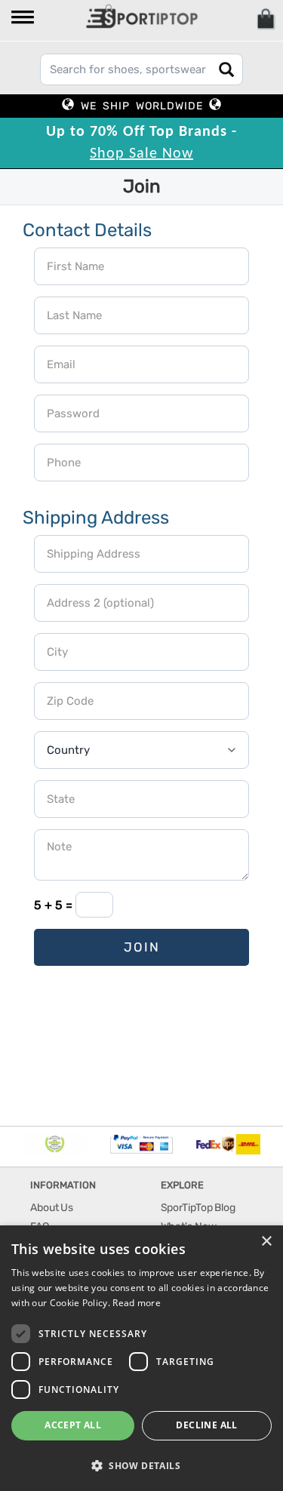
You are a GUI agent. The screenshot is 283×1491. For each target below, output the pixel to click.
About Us (51, 1207)
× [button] (266, 1241)
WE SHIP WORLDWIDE (142, 106)
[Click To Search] (226, 69)
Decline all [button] (206, 1425)
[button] (24, 18)
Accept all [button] (73, 1425)
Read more (136, 1302)
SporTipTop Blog (198, 1207)
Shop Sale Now (141, 153)
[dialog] (141, 1358)
